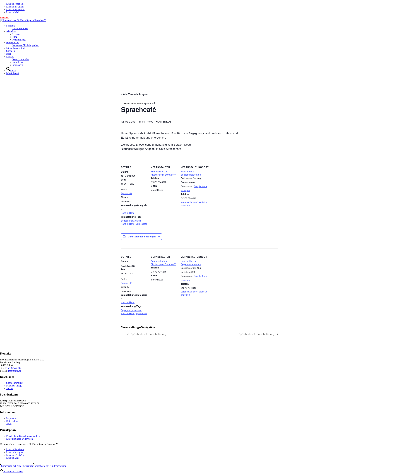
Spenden (4, 17)
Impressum (11, 418)
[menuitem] (202, 27)
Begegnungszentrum (131, 220)
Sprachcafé (126, 193)
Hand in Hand (128, 212)
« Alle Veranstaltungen (134, 94)
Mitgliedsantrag (14, 385)
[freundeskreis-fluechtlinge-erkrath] (23, 20)
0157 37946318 (13, 368)
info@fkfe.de (14, 370)
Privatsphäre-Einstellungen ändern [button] (23, 436)
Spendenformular (14, 382)
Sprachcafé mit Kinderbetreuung (148, 334)
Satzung (10, 388)
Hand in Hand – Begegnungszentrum (191, 173)
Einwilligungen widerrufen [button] (19, 438)
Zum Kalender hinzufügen (142, 236)
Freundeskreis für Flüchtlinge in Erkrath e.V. (163, 173)
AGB (9, 423)
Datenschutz (12, 421)
